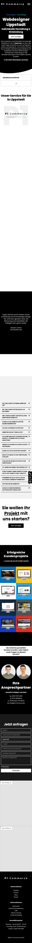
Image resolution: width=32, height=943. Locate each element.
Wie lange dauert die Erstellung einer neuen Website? (14, 417)
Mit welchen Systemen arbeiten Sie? (14, 404)
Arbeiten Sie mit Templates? (12, 432)
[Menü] (28, 4)
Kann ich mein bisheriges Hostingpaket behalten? (11, 489)
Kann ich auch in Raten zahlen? (14, 451)
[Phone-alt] (30, 473)
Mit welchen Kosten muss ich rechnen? (13, 410)
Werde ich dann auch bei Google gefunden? (14, 445)
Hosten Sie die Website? (11, 484)
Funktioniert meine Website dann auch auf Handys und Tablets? (14, 472)
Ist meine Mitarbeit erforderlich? (15, 467)
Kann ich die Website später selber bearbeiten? (12, 423)
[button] (16, 404)
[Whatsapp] (30, 477)
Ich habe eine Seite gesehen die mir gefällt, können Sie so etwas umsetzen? (14, 438)
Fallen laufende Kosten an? (12, 428)
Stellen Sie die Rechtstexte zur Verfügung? (14, 462)
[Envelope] (30, 481)
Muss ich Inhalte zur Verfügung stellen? (14, 456)
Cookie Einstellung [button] (16, 915)
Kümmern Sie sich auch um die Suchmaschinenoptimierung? (13, 479)
